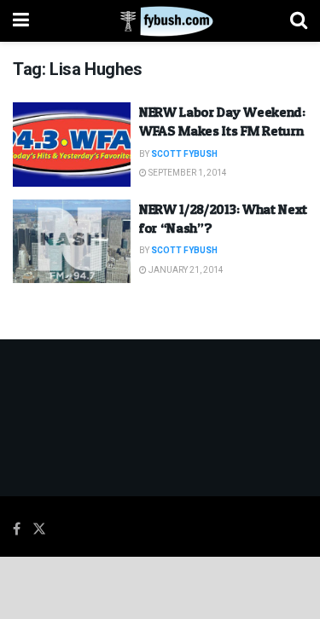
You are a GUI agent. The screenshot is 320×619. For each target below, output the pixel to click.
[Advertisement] (160, 586)
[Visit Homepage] (160, 21)
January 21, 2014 (185, 270)
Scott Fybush (184, 154)
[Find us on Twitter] (39, 529)
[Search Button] (298, 21)
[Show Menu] (21, 21)
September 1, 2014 (187, 173)
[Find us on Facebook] (16, 529)
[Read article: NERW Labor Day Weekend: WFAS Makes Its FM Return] (72, 144)
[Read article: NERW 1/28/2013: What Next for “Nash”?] (72, 242)
